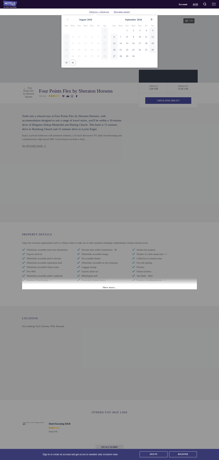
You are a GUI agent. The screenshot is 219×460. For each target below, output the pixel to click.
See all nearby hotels (32, 145)
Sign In (153, 454)
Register (183, 454)
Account (183, 4)
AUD (195, 4)
